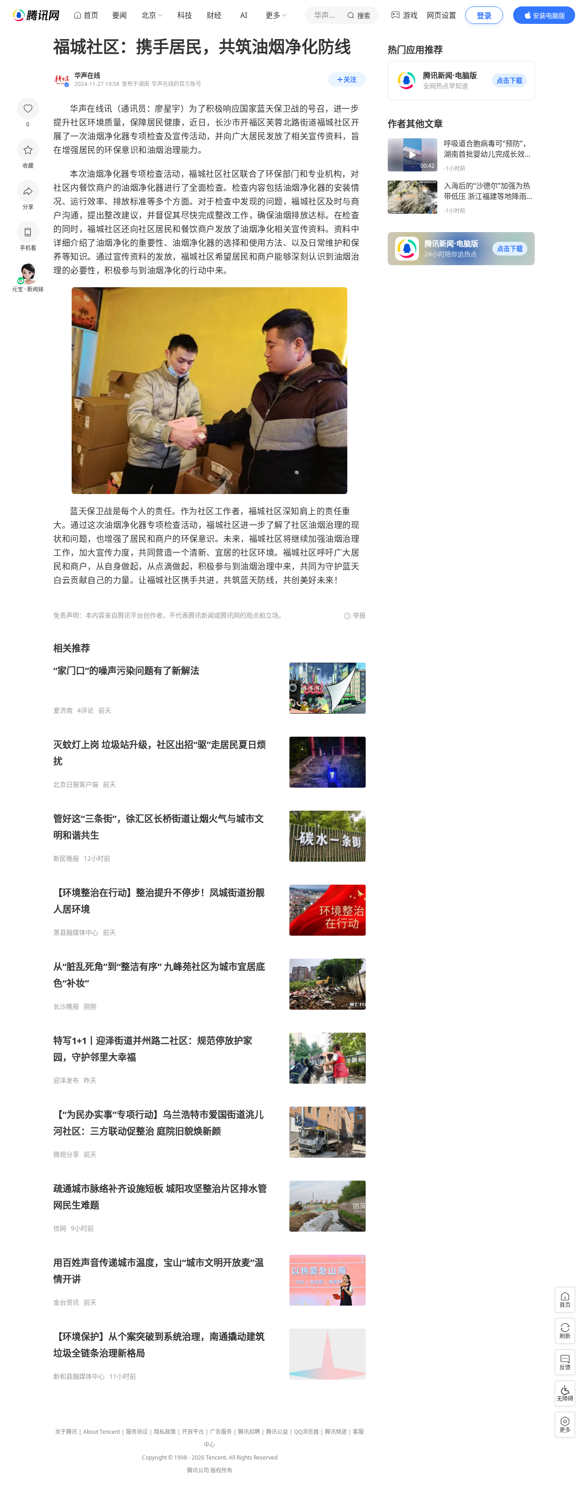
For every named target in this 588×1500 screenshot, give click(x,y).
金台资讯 (66, 1302)
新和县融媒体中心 (79, 1376)
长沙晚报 (66, 1006)
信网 (59, 1228)
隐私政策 (165, 1432)
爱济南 (63, 710)
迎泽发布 (66, 1080)
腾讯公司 (198, 1470)
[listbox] (209, 1011)
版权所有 (221, 1470)
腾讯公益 (277, 1432)
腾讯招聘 (249, 1432)
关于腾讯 (66, 1432)
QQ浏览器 (306, 1432)
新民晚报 (66, 858)
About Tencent (101, 1432)
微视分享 (66, 1154)
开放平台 (193, 1432)
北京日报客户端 (75, 784)
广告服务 (221, 1432)
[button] (509, 80)
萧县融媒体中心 (75, 932)
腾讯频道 (336, 1432)
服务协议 (137, 1432)
